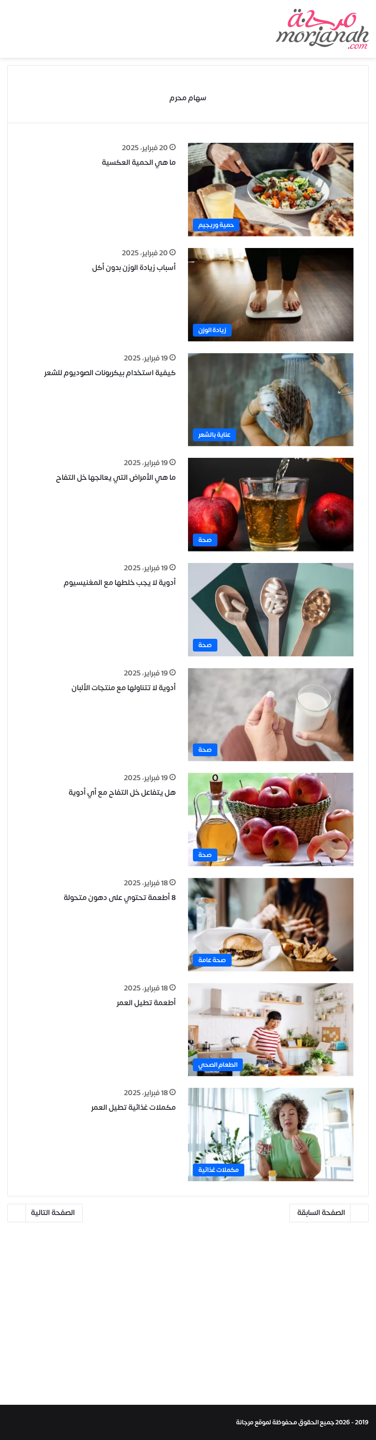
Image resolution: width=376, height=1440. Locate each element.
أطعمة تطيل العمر (146, 1003)
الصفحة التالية (53, 1213)
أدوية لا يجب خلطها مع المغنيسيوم (120, 583)
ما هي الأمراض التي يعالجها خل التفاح (116, 478)
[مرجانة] (322, 29)
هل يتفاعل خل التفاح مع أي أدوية (122, 793)
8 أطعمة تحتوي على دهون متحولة (120, 898)
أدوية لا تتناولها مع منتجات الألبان (123, 688)
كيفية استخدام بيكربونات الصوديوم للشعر (110, 373)
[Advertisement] (188, 1316)
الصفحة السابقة (321, 1213)
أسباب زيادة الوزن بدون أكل (134, 268)
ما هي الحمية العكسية (139, 163)
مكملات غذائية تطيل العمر (133, 1108)
